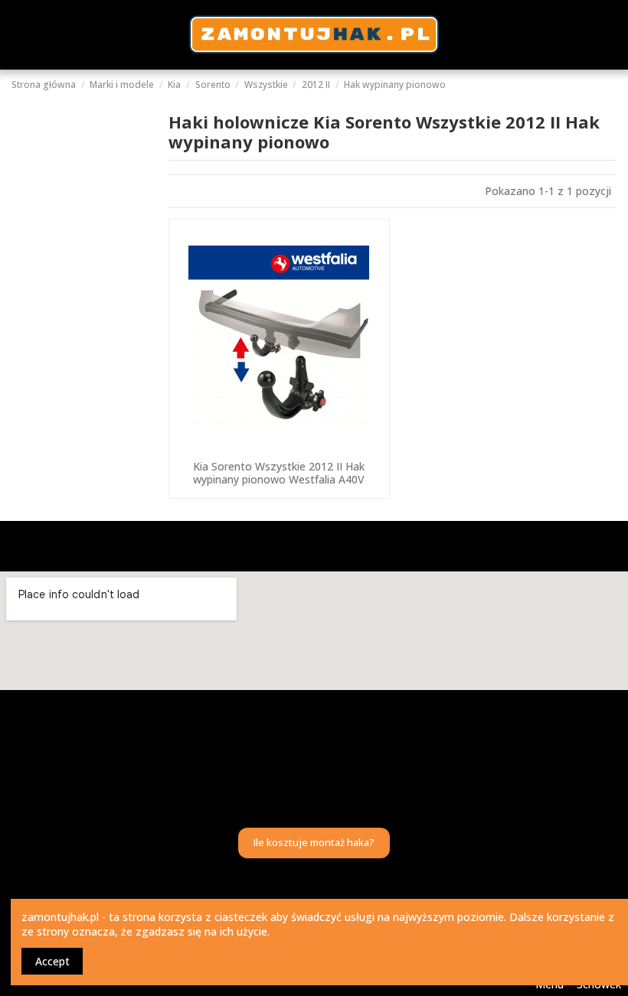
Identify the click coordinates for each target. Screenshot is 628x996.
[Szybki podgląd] (278, 447)
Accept (52, 961)
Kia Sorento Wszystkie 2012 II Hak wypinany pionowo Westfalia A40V (279, 473)
